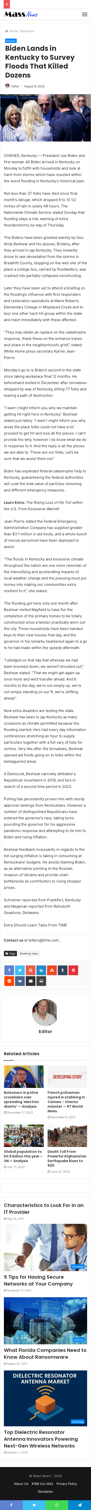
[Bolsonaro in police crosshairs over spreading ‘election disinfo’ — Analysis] (24, 1076)
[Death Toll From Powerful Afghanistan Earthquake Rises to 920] (67, 1136)
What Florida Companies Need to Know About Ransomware (45, 1353)
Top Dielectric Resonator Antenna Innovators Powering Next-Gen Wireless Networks (41, 1439)
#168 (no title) (42, 1484)
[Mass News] (21, 14)
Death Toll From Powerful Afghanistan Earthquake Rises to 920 (67, 1158)
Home (13, 31)
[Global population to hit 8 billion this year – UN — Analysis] (24, 1136)
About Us (21, 1484)
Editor (15, 86)
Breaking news (29, 953)
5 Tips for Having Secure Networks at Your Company (38, 1280)
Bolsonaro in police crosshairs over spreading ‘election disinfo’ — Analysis (21, 1099)
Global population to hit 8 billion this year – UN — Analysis (23, 1156)
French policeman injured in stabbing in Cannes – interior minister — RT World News (66, 1102)
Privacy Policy (67, 1484)
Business (27, 31)
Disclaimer (45, 1491)
